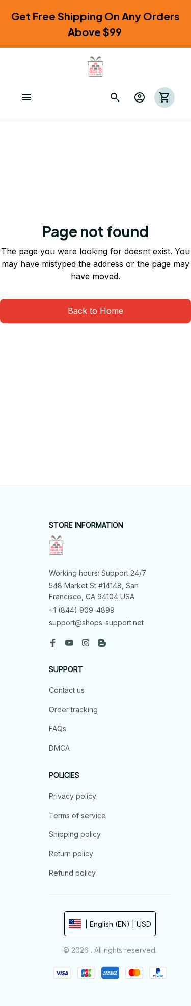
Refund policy (72, 872)
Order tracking (73, 709)
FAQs (57, 728)
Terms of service (77, 815)
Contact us (67, 690)
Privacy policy (72, 796)
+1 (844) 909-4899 (82, 610)
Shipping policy (75, 834)
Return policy (71, 853)
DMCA (59, 748)
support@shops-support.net (96, 622)
